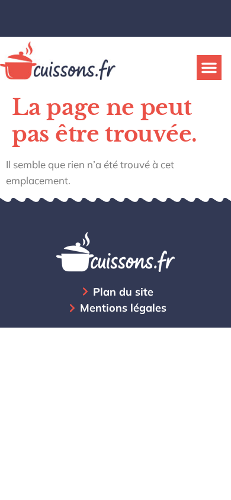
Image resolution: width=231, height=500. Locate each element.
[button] (209, 67)
